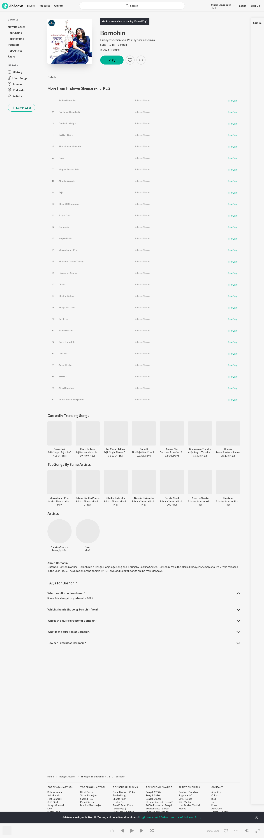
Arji (61, 192)
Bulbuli (144, 449)
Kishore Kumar (55, 792)
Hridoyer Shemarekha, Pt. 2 (116, 40)
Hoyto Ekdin (65, 238)
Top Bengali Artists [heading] (60, 787)
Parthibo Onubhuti (69, 112)
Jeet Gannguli (54, 798)
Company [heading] (217, 787)
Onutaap (228, 498)
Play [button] (111, 60)
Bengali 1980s (153, 792)
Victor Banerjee (88, 795)
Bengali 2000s (153, 798)
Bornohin (120, 776)
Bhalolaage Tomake (200, 449)
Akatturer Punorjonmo (71, 399)
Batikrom (64, 319)
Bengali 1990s (153, 795)
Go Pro (58, 5)
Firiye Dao (64, 215)
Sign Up (255, 5)
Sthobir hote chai (116, 498)
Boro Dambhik (67, 342)
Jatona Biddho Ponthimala (88, 498)
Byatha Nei (118, 802)
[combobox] (132, 5)
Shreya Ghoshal (55, 805)
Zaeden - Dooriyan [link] (188, 792)
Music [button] (31, 5)
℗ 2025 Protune (110, 49)
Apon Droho (65, 365)
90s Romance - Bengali (158, 808)
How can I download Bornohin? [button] (66, 642)
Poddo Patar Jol (67, 100)
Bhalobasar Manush (70, 146)
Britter (63, 376)
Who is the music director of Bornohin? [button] (71, 620)
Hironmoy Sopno (68, 273)
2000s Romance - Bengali (159, 805)
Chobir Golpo (66, 296)
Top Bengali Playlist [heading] (159, 787)
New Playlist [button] (23, 107)
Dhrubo (63, 353)
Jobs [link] (213, 802)
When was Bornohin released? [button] (66, 593)
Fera (61, 158)
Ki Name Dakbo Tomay (71, 261)
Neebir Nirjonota (144, 498)
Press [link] (214, 805)
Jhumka (228, 449)
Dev (49, 808)
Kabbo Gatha (66, 330)
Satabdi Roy (86, 798)
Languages (221, 4)
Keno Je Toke (87, 449)
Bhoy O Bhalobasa (69, 204)
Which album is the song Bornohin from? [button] (72, 609)
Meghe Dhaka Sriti (69, 169)
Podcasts (44, 5)
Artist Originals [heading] (189, 787)
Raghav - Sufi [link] (185, 795)
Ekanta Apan (119, 798)
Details (51, 77)
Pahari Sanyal (87, 802)
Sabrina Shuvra (146, 40)
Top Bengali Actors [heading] (93, 787)
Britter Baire (66, 135)
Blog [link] (213, 798)
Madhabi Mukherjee (90, 805)
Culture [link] (215, 795)
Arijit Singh (53, 802)
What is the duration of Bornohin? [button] (68, 631)
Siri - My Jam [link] (185, 802)
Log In (243, 5)
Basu (87, 547)
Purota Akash (172, 498)
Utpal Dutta (86, 792)
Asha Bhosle (53, 795)
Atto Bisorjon (66, 388)
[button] (222, 6)
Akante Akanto (67, 181)
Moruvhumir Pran (68, 250)
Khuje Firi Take (67, 307)
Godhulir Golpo (67, 123)
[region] (143, 776)
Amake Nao (172, 449)
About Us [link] (216, 792)
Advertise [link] (216, 808)
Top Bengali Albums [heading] (125, 787)
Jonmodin (64, 227)
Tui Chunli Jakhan (116, 449)
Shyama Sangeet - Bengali (159, 802)
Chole (62, 284)
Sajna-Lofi (59, 449)
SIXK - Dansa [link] (185, 798)
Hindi (213, 8)
